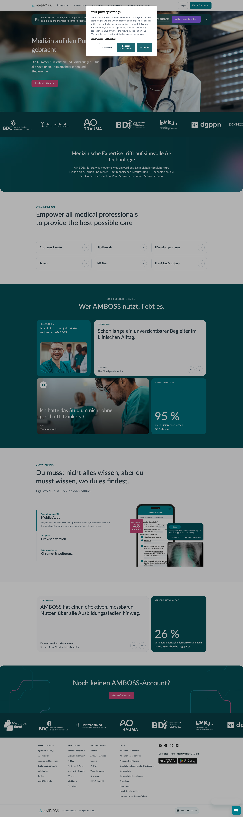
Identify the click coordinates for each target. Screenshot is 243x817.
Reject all (126, 47)
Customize (107, 48)
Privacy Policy (97, 39)
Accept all (144, 48)
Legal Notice (110, 39)
